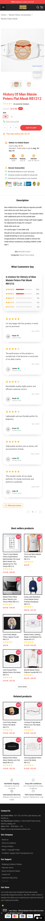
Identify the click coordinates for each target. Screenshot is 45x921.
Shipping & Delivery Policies (12, 864)
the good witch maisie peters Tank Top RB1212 (32, 556)
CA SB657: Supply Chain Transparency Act (17, 853)
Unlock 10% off (5, 910)
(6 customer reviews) (21, 104)
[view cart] (41, 7)
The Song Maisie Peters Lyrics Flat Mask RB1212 (32, 760)
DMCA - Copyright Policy (11, 850)
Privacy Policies (7, 846)
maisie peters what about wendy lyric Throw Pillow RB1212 (11, 599)
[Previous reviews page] (28, 512)
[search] (37, 7)
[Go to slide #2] (29, 84)
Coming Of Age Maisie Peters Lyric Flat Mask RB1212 (32, 724)
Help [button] (40, 918)
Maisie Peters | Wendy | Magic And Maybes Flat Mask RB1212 (32, 637)
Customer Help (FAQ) (9, 878)
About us (5, 840)
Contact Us (6, 874)
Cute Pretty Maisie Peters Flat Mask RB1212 (9, 724)
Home (3, 15)
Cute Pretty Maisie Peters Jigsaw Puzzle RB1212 (11, 637)
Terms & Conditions (9, 843)
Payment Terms (7, 868)
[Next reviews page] (40, 512)
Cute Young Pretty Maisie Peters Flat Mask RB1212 (12, 672)
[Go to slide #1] (16, 84)
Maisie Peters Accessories (20, 15)
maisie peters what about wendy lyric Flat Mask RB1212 (11, 760)
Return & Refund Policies (11, 871)
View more (22, 687)
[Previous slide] (4, 50)
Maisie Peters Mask (9, 19)
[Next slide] (40, 50)
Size (4, 113)
